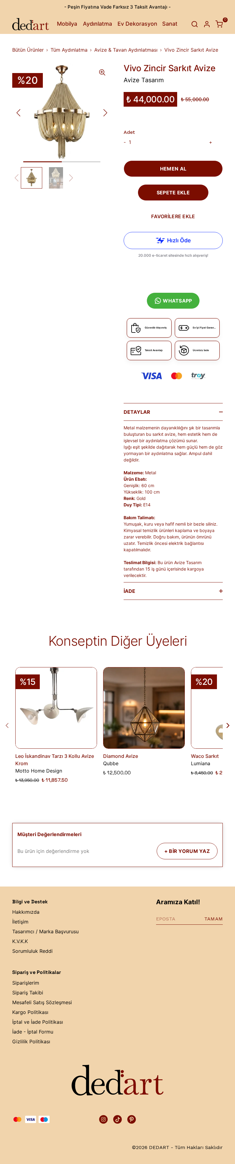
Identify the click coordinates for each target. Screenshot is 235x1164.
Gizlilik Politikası (31, 1041)
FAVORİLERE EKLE (173, 216)
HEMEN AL (173, 169)
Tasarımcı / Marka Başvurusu (45, 931)
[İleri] (224, 725)
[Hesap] (207, 24)
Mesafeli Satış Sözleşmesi (42, 1002)
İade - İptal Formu (32, 1032)
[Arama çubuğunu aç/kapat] (194, 24)
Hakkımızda (25, 912)
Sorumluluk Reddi (32, 951)
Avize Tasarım (144, 80)
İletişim (20, 922)
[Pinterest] (131, 1119)
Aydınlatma (97, 23)
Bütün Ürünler (28, 50)
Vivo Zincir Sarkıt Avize (191, 50)
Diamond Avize (120, 756)
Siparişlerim (25, 983)
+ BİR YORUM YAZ (187, 851)
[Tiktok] (117, 1119)
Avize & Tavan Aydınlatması (126, 50)
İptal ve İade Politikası (37, 1022)
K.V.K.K (20, 941)
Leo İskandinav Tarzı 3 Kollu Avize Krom (54, 759)
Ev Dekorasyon (137, 23)
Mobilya (67, 23)
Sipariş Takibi (27, 993)
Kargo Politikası (30, 1012)
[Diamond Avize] (144, 708)
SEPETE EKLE (173, 192)
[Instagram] (103, 1119)
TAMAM (213, 919)
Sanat (169, 23)
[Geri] (11, 725)
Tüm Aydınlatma (69, 50)
